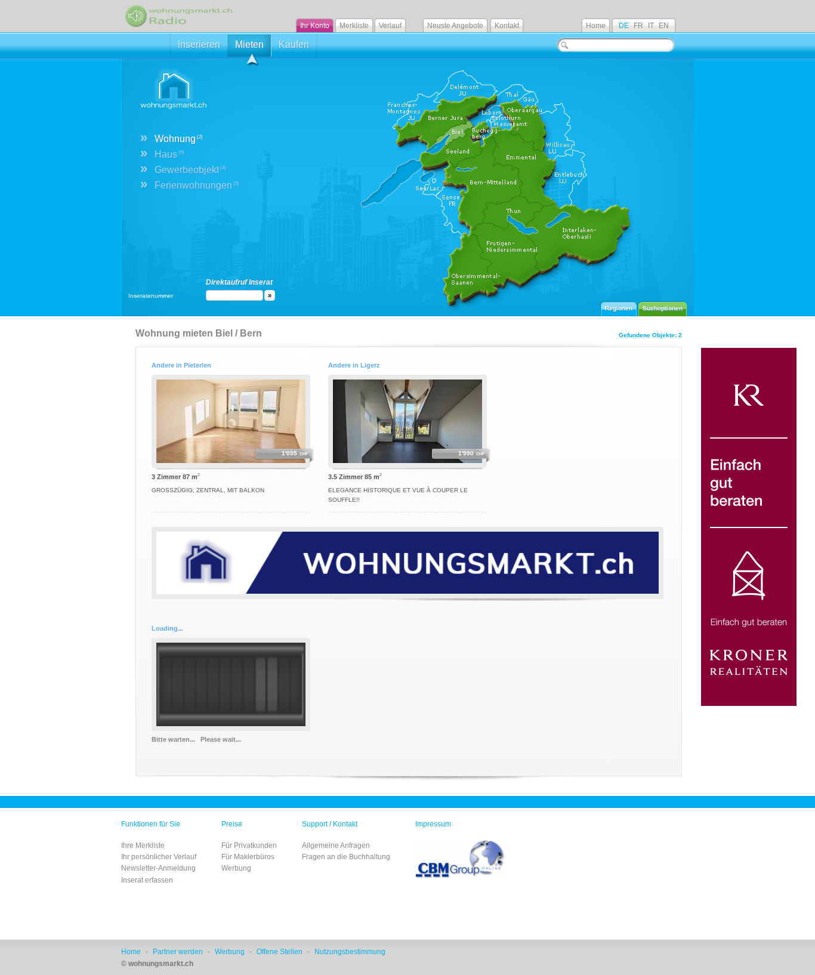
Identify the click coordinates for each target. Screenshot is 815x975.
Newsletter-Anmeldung (158, 868)
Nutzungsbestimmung (349, 952)
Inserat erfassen (147, 880)
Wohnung (179, 139)
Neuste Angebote (455, 25)
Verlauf (390, 25)
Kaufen (294, 44)
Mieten (249, 44)
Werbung (236, 868)
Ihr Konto (314, 25)
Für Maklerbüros (247, 857)
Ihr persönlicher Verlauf (158, 857)
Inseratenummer (150, 295)
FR (638, 25)
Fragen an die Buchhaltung (346, 857)
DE (624, 25)
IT (651, 25)
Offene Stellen (279, 952)
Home (596, 25)
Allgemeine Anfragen (336, 845)
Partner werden (178, 952)
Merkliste (354, 25)
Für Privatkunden (249, 845)
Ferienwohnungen (197, 185)
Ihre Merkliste (143, 845)
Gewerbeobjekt (190, 170)
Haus (169, 154)
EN (664, 25)
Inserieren (199, 44)
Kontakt (507, 25)
